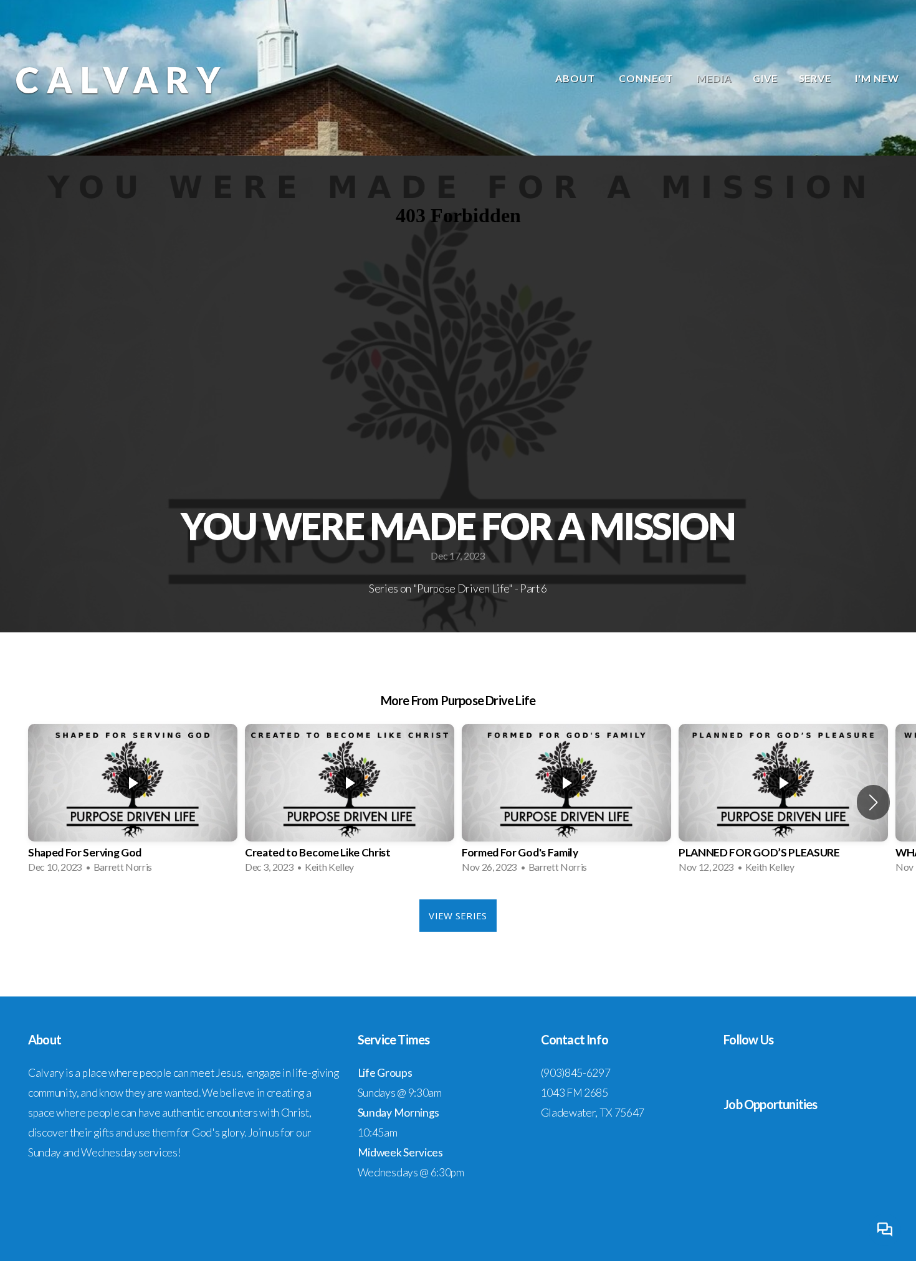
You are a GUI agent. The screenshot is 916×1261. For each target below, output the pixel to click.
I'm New (877, 78)
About (576, 78)
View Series (458, 915)
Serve (816, 78)
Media (714, 78)
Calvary (122, 80)
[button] (873, 802)
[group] (132, 802)
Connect (647, 78)
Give (765, 78)
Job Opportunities (770, 1104)
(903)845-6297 (576, 1072)
